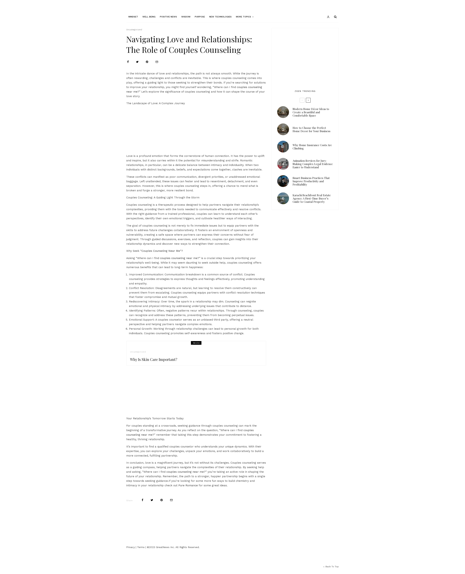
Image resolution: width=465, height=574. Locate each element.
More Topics (243, 16)
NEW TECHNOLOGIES (220, 16)
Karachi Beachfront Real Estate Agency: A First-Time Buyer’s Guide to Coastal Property (312, 198)
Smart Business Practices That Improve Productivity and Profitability (311, 181)
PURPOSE (200, 16)
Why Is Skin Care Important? (153, 359)
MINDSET (133, 16)
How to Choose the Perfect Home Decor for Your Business (311, 129)
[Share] (128, 61)
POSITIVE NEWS (168, 16)
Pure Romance (188, 485)
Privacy (130, 547)
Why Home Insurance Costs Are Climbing (312, 146)
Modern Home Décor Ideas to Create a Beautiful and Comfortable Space (311, 112)
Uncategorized (134, 29)
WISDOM (185, 16)
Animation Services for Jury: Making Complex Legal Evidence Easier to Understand (313, 164)
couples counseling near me (178, 258)
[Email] (156, 61)
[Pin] (147, 61)
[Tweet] (137, 61)
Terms (141, 547)
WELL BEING (148, 16)
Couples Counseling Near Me (160, 251)
